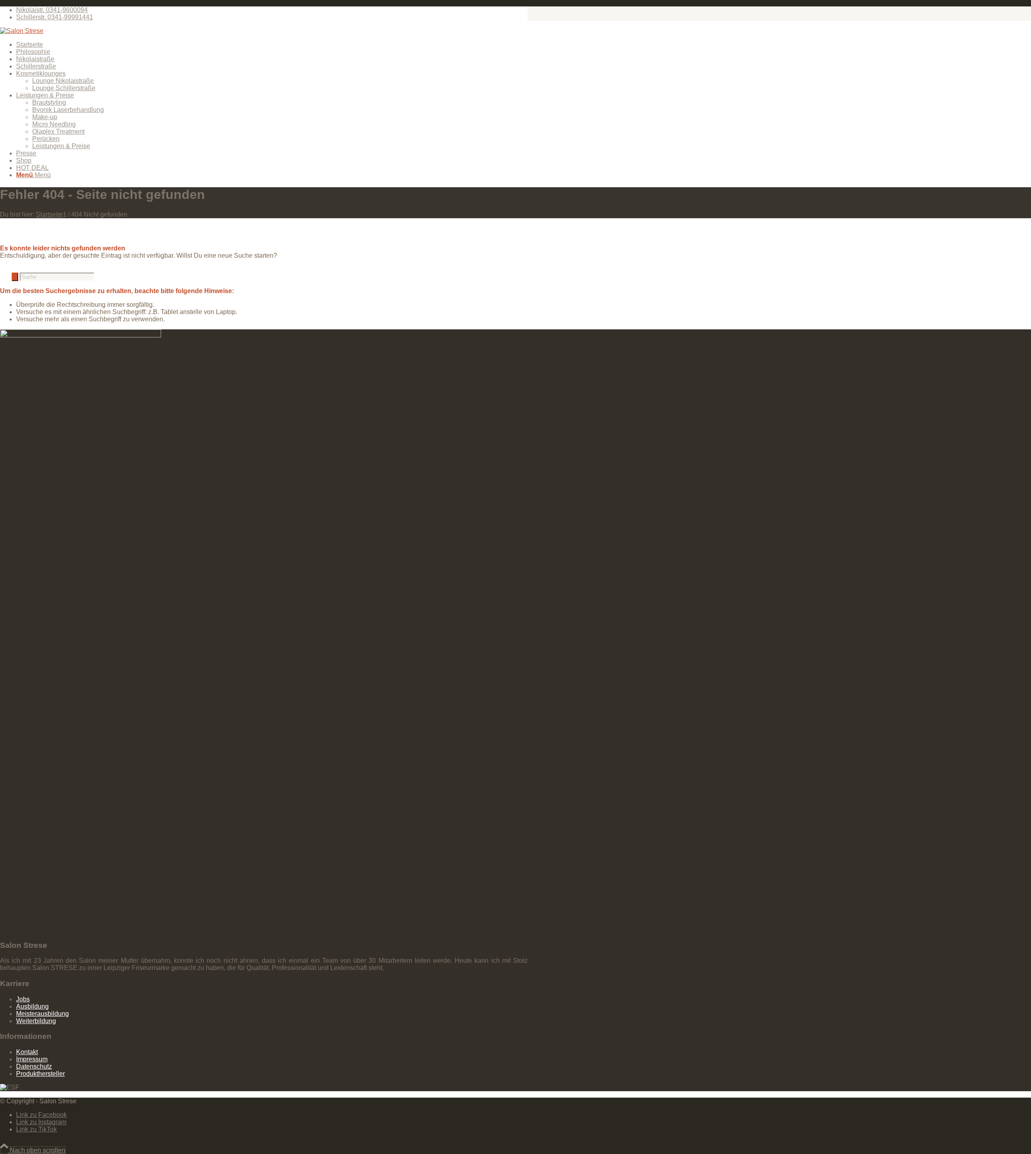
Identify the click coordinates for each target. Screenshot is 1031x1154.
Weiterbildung (36, 1021)
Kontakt (27, 1052)
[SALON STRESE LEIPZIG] (21, 30)
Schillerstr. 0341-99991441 (54, 17)
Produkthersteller (40, 1073)
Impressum (32, 1059)
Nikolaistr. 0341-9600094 (52, 9)
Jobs (23, 999)
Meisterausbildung (42, 1013)
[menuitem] (272, 10)
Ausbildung (32, 1006)
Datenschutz (34, 1066)
